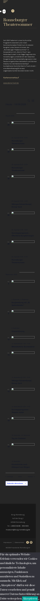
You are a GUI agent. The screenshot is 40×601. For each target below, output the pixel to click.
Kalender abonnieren (15, 483)
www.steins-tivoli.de (11, 83)
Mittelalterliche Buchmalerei (23, 346)
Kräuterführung (18, 331)
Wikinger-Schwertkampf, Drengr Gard (22, 205)
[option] (12, 10)
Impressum (7, 542)
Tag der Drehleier (19, 438)
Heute (20, 476)
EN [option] (13, 11)
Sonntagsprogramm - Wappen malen (20, 410)
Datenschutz (19, 542)
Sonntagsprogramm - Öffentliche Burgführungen (23, 234)
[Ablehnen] (38, 599)
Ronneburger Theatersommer (18, 142)
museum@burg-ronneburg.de (18, 530)
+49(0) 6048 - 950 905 (20, 526)
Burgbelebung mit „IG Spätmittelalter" (21, 303)
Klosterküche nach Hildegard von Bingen (21, 465)
